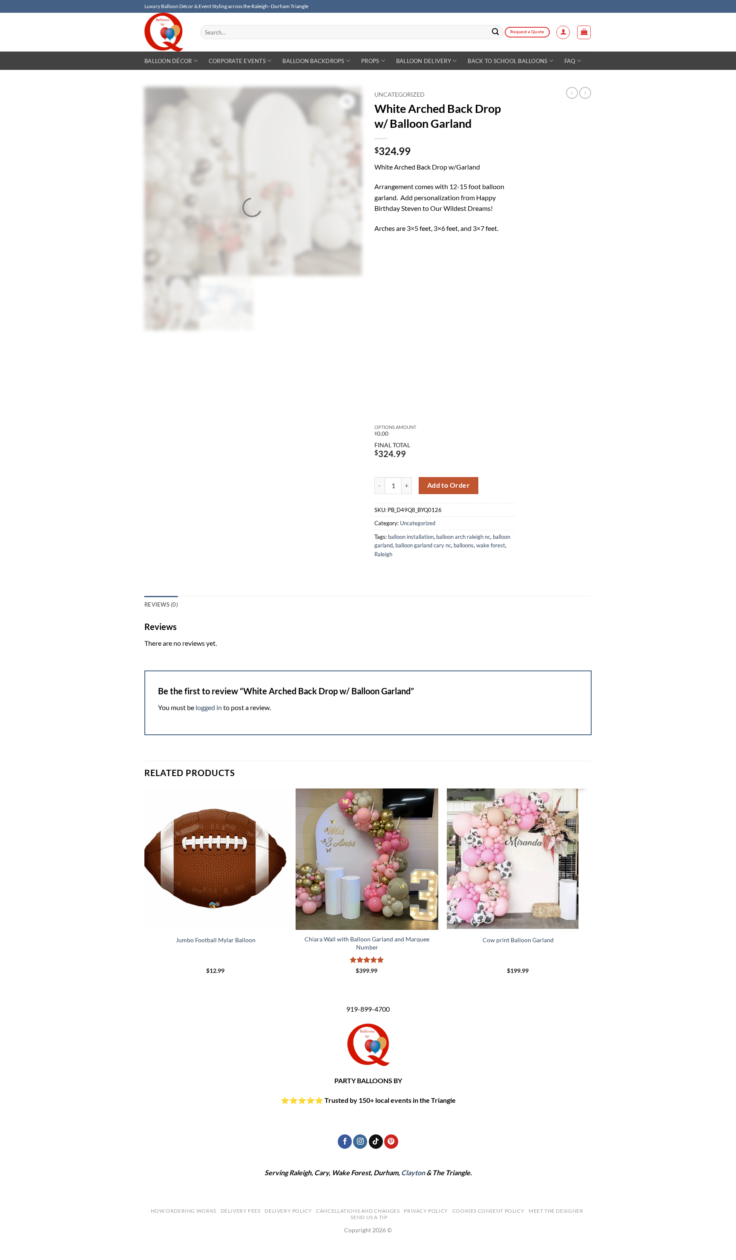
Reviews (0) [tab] (161, 604)
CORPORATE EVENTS (237, 61)
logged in (209, 707)
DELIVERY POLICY (288, 1211)
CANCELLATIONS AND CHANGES (358, 1211)
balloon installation (411, 536)
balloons (464, 545)
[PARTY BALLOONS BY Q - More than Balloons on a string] (165, 32)
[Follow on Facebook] (345, 1141)
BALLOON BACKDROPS (313, 61)
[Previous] (144, 889)
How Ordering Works (183, 1211)
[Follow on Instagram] (360, 1141)
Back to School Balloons (507, 61)
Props (370, 61)
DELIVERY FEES (241, 1211)
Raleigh (383, 554)
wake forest (490, 545)
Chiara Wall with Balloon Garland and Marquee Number (367, 943)
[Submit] (496, 32)
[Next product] (572, 93)
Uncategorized (399, 94)
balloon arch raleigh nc (463, 536)
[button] (563, 32)
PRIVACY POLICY (426, 1211)
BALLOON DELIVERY (423, 61)
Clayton (413, 1172)
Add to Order (448, 485)
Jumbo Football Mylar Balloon (216, 940)
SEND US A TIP (369, 1217)
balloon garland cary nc (423, 545)
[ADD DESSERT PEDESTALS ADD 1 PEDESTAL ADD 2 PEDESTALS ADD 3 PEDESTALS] (443, 363)
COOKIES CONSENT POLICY (488, 1211)
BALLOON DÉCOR (168, 61)
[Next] (589, 889)
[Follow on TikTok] (376, 1141)
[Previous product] (585, 93)
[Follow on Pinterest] (391, 1141)
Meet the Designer (556, 1211)
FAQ (569, 61)
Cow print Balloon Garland (518, 940)
